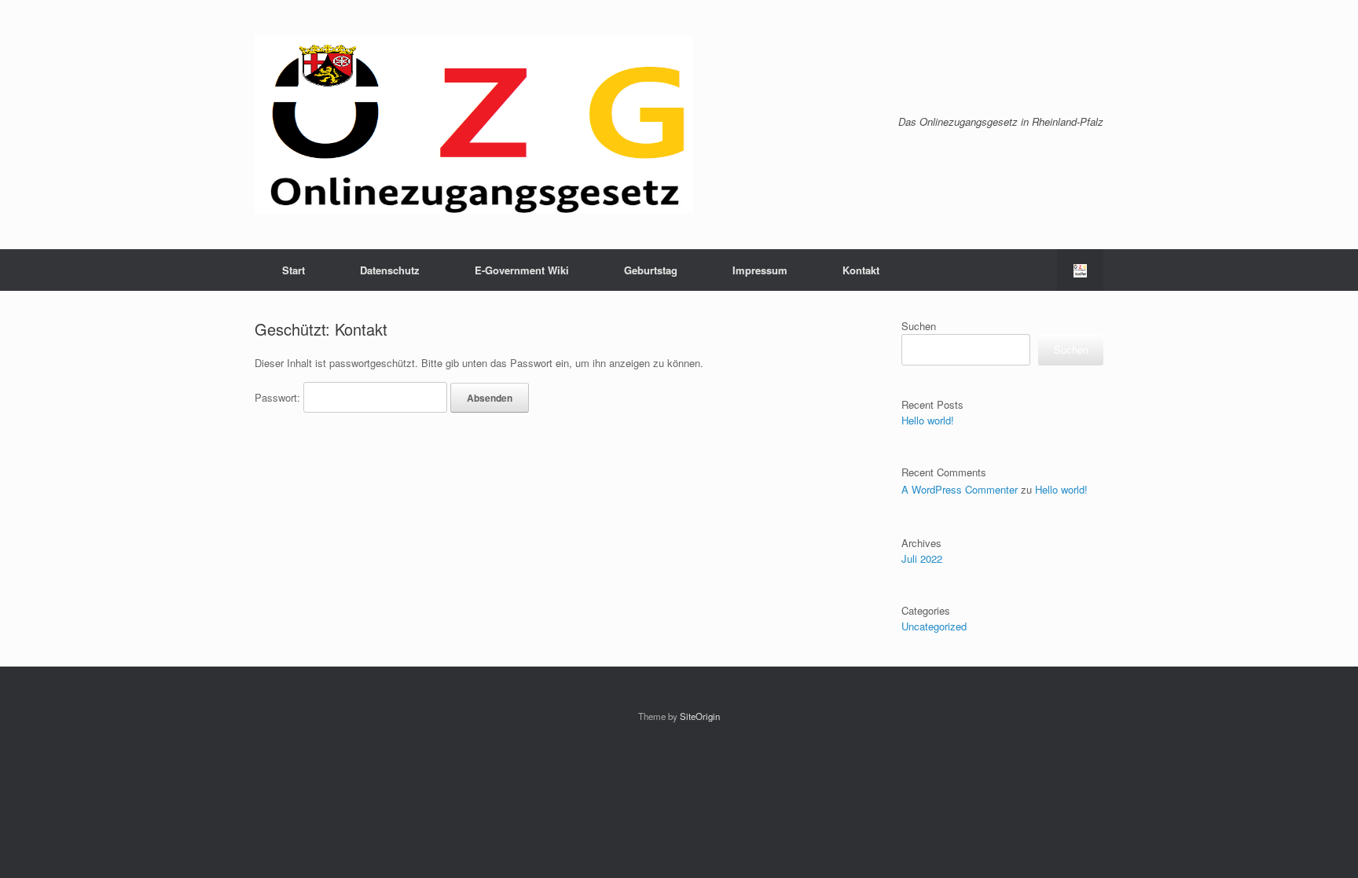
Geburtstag (650, 270)
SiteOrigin (700, 716)
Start (293, 270)
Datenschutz (390, 270)
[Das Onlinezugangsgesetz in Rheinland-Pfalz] (474, 124)
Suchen (918, 325)
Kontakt (860, 270)
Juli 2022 (921, 558)
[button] (1080, 270)
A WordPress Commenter (959, 489)
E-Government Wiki (522, 270)
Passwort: (279, 397)
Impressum (759, 270)
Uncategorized (934, 626)
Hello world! (927, 420)
